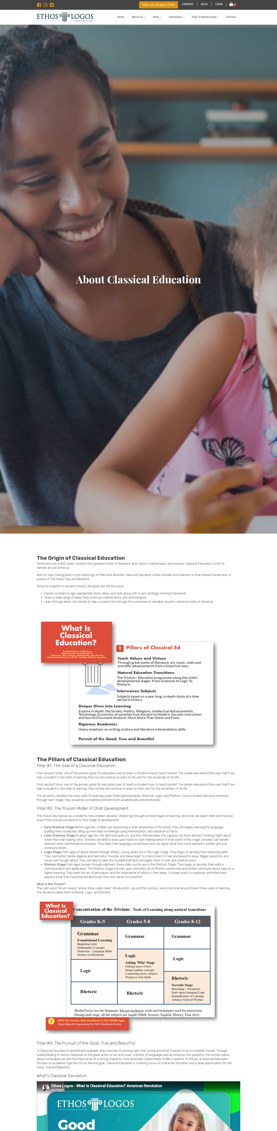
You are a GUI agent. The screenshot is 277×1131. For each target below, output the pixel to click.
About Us (137, 17)
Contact (231, 17)
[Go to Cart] (232, 5)
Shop (156, 17)
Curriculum (175, 17)
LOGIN (219, 4)
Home (120, 17)
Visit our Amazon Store (158, 5)
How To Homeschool (204, 17)
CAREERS (187, 4)
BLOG (204, 4)
